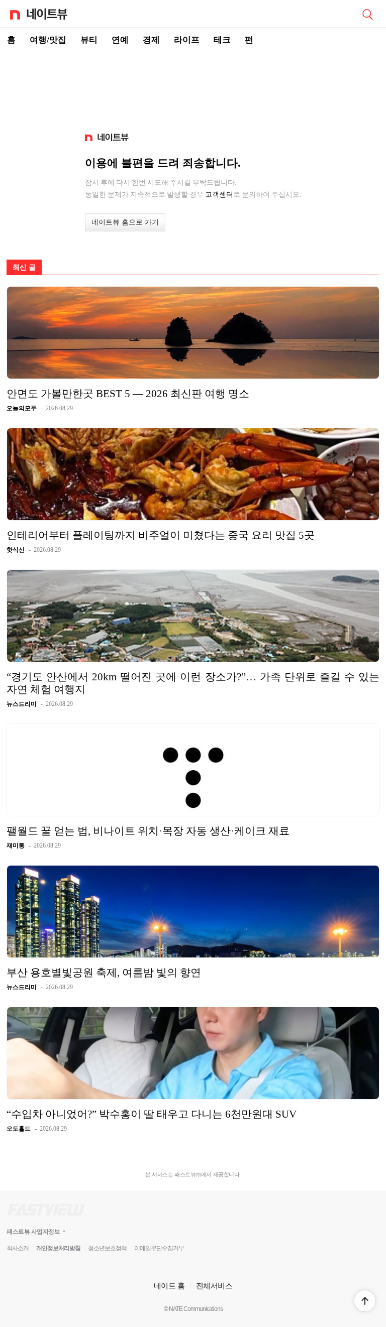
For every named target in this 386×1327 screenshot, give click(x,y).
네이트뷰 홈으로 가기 (125, 222)
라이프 (187, 40)
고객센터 (219, 194)
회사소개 (18, 1248)
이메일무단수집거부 (159, 1248)
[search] (367, 13)
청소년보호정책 (107, 1248)
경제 (151, 40)
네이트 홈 (169, 1285)
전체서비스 (214, 1285)
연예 (120, 40)
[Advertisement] (193, 88)
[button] (365, 1301)
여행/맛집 (48, 40)
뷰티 (89, 40)
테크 (222, 40)
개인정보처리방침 (58, 1248)
